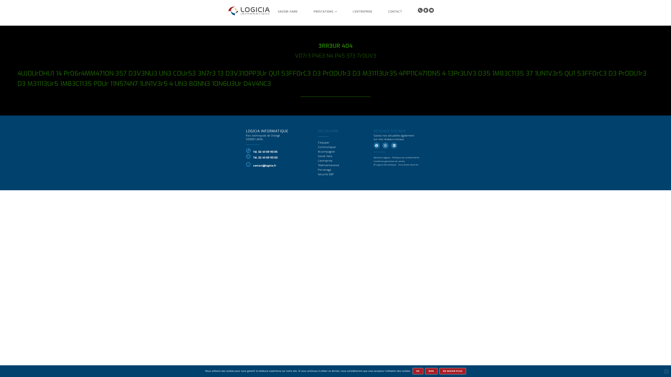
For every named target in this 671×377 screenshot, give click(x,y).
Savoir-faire (288, 11)
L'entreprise (325, 160)
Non (431, 371)
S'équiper (324, 142)
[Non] (666, 371)
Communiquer (327, 147)
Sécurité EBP (326, 174)
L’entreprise (362, 11)
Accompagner (326, 151)
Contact (395, 11)
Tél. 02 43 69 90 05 (265, 152)
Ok (418, 371)
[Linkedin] (394, 145)
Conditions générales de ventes (389, 161)
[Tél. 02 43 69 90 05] (248, 150)
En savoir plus (452, 371)
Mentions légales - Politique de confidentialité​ (396, 157)
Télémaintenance (328, 165)
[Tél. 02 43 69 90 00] (248, 156)
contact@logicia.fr (264, 165)
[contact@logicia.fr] (248, 164)
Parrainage (324, 170)
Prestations (323, 11)
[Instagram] (385, 145)
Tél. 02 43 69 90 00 (265, 157)
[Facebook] (377, 145)
